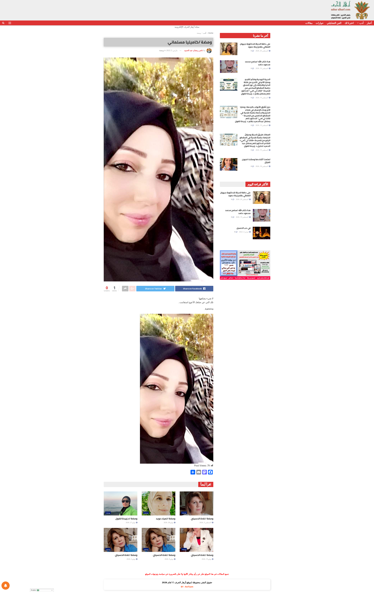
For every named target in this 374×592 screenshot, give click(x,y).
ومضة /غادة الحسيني (202, 518)
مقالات (308, 23)
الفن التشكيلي (334, 23)
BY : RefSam (187, 586)
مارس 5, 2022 (172, 50)
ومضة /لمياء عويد (165, 518)
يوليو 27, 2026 (131, 522)
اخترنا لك (349, 23)
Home (210, 33)
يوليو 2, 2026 (131, 559)
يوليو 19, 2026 (207, 559)
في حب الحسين (244, 228)
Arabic (34, 590)
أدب (361, 23)
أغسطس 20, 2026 (262, 51)
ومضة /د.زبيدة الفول (126, 518)
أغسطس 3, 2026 (205, 522)
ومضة (199, 33)
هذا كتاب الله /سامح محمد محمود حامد (257, 63)
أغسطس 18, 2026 (262, 166)
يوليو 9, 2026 (169, 559)
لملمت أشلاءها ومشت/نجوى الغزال (256, 160)
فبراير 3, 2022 (244, 232)
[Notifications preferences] (5, 585)
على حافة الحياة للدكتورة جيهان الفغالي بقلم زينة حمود (255, 45)
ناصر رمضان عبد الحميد (193, 50)
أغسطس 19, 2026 (262, 68)
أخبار (369, 23)
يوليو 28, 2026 (169, 522)
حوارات (320, 23)
